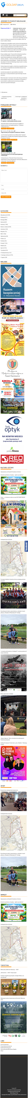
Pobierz (2, 238)
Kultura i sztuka (14, 139)
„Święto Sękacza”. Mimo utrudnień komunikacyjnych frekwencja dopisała (12, 739)
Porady (2, 243)
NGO (2, 233)
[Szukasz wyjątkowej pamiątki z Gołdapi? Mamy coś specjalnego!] (14, 987)
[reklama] (12, 355)
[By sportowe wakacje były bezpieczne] (14, 801)
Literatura (3, 229)
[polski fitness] (12, 453)
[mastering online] (12, 322)
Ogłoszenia (3, 236)
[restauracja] (12, 413)
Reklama (3, 245)
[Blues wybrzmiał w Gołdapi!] (14, 715)
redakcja (14, 24)
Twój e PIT (14, 1088)
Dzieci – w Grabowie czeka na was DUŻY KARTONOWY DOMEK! (13, 498)
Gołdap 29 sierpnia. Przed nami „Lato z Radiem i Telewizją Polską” (14, 743)
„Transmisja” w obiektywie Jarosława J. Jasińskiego (21, 98)
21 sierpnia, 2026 (5, 152)
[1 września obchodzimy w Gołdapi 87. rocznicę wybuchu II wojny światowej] (14, 672)
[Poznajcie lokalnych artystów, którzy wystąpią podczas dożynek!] (14, 595)
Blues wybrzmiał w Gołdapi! (7, 693)
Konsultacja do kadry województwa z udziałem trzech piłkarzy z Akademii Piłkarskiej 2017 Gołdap (13, 612)
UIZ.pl (2, 1050)
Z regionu (3, 257)
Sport (2, 248)
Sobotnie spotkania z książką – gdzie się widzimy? (12, 474)
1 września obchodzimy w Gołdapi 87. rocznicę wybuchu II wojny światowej (14, 652)
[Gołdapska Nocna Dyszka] (14, 559)
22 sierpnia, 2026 (5, 119)
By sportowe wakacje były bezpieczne (9, 790)
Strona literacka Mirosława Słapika (8, 1049)
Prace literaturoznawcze (6, 1046)
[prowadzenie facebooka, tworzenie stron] (12, 463)
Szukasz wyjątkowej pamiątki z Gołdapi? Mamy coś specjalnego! (12, 976)
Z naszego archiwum (5, 255)
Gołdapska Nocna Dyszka (6, 539)
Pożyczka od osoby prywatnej (14, 1089)
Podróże (2, 240)
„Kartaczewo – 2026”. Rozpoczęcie (8, 972)
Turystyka (3, 250)
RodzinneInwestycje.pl (6, 1047)
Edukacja (3, 217)
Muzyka (2, 231)
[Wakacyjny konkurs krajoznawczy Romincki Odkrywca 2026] (14, 1019)
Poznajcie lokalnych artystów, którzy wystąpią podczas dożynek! (13, 580)
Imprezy (8, 139)
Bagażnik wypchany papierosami (6, 97)
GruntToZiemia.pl (4, 1044)
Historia (2, 222)
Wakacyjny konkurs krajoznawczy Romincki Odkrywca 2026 (13, 999)
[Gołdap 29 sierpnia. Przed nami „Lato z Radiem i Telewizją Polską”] (14, 764)
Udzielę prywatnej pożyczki (14, 1091)
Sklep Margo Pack (14, 1093)
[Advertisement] (14, 11)
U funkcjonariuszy (10, 128)
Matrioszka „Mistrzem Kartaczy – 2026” (10, 969)
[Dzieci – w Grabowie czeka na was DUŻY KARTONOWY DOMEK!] (14, 518)
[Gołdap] (3, 14)
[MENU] (7, 15)
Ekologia (2, 219)
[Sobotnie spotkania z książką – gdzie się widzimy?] (14, 485)
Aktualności (4, 92)
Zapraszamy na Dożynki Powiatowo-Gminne (11, 471)
